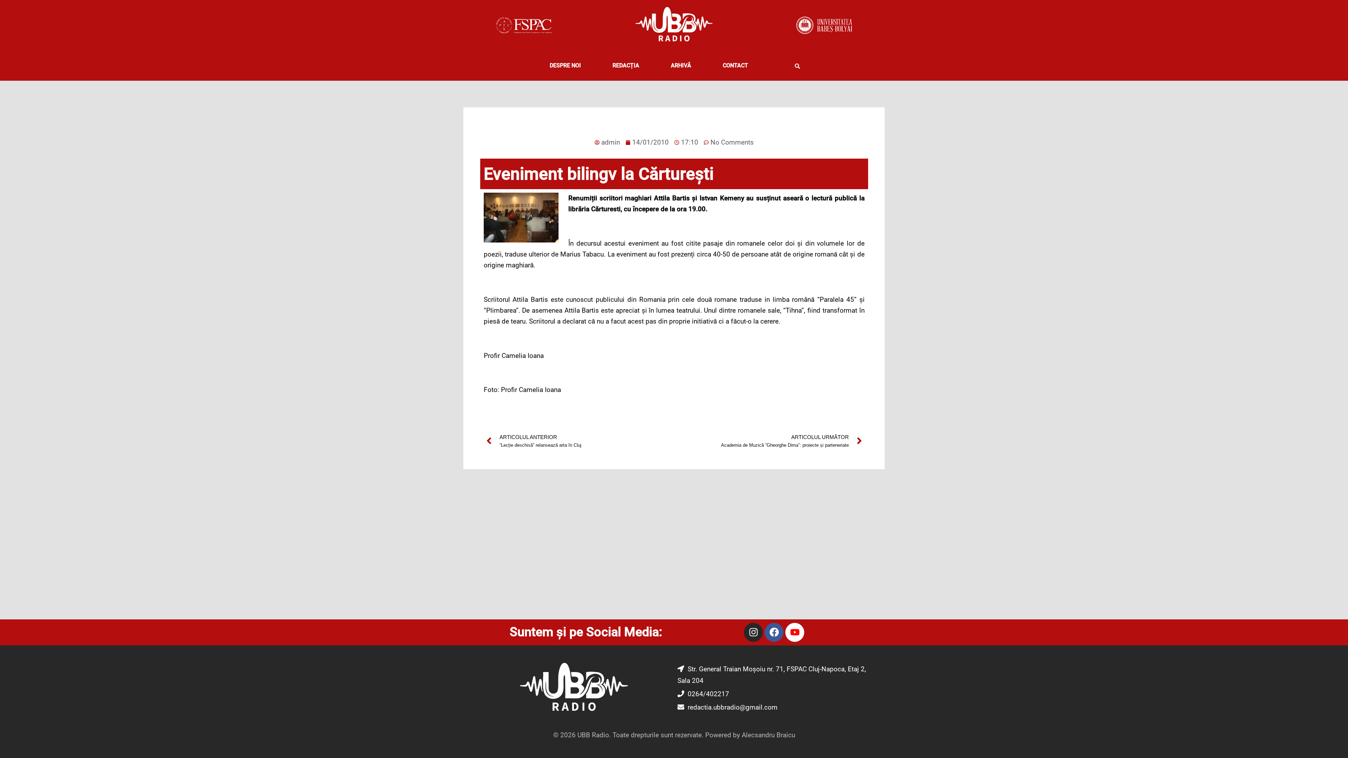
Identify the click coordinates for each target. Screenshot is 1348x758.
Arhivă (681, 65)
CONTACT (735, 65)
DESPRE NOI (565, 65)
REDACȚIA (626, 65)
